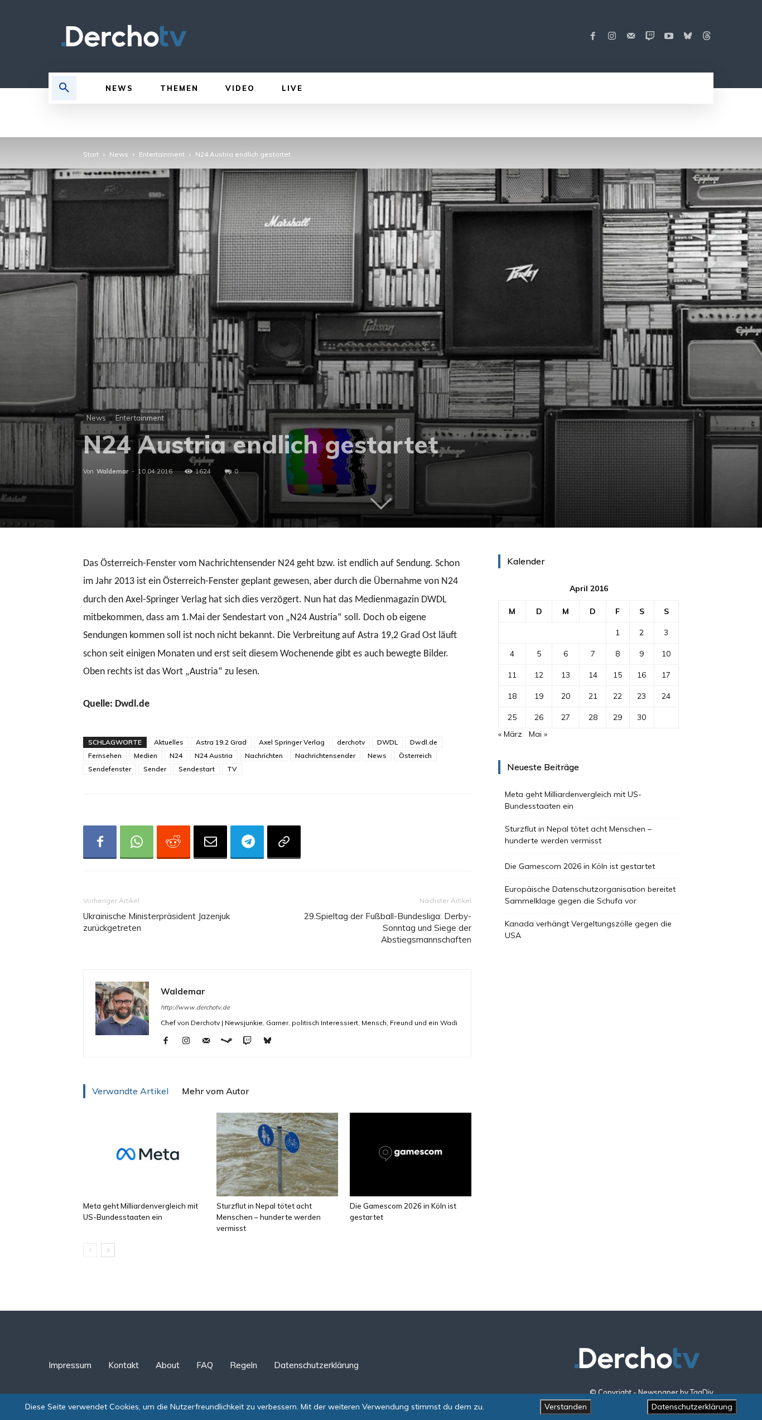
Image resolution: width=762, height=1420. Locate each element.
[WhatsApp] (136, 842)
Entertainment (162, 154)
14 (593, 675)
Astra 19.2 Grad (221, 742)
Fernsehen (105, 755)
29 (617, 717)
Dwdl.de (423, 742)
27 (565, 717)
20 (565, 696)
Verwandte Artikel (130, 1091)
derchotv (351, 742)
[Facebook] (593, 36)
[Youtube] (669, 36)
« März (510, 734)
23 (641, 696)
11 (512, 675)
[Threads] (706, 36)
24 (666, 696)
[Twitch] (650, 36)
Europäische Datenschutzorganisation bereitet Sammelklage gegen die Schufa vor (590, 895)
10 (666, 654)
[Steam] (230, 1041)
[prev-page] (90, 1250)
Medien (145, 755)
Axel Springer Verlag (292, 742)
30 (641, 717)
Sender (154, 769)
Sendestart (197, 769)
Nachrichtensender (325, 755)
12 (538, 675)
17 (666, 675)
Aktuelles (169, 742)
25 (512, 717)
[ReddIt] (173, 842)
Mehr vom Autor (215, 1091)
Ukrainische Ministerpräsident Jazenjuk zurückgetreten (156, 922)
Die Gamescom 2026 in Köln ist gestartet (580, 866)
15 (617, 675)
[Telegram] (247, 842)
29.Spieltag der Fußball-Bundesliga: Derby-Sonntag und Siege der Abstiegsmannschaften (387, 928)
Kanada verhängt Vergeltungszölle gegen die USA (588, 929)
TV (232, 769)
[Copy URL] (284, 842)
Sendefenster (109, 769)
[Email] (210, 842)
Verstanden (565, 1407)
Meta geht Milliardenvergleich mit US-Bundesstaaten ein (573, 800)
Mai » (538, 734)
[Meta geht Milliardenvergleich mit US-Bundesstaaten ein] (144, 1154)
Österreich (415, 755)
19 (538, 696)
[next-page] (108, 1250)
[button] (64, 88)
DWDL (387, 742)
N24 (176, 755)
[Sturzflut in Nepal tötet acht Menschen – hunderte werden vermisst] (277, 1154)
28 (593, 717)
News (118, 154)
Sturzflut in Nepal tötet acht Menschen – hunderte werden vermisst (268, 1217)
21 (593, 696)
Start (91, 154)
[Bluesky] (688, 36)
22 (617, 696)
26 (538, 717)
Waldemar (112, 471)
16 (641, 675)
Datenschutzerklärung (692, 1407)
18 (512, 696)
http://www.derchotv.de (195, 1007)
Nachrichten (264, 755)
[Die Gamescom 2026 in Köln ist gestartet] (410, 1154)
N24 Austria (214, 755)
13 (565, 675)
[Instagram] (612, 36)
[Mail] (631, 36)
